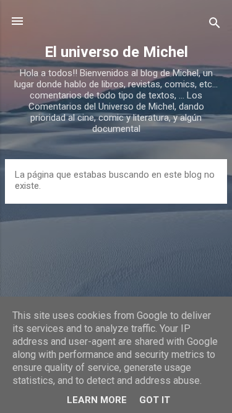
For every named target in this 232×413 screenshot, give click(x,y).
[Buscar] (214, 25)
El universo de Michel (116, 52)
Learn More (97, 400)
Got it (154, 400)
